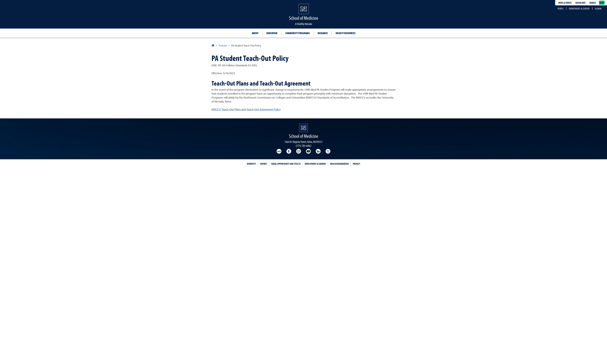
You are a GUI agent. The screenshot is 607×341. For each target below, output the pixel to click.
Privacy (356, 163)
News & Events (565, 2)
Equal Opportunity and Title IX (286, 163)
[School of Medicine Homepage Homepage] (303, 127)
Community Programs (297, 33)
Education (271, 33)
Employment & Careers (315, 163)
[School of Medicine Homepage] (303, 11)
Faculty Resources (345, 33)
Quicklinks (580, 2)
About (255, 33)
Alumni (598, 8)
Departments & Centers (579, 8)
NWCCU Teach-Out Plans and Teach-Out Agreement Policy (246, 109)
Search (592, 2)
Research (323, 33)
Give (602, 2)
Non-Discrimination (339, 163)
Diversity (251, 163)
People (561, 8)
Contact (263, 163)
